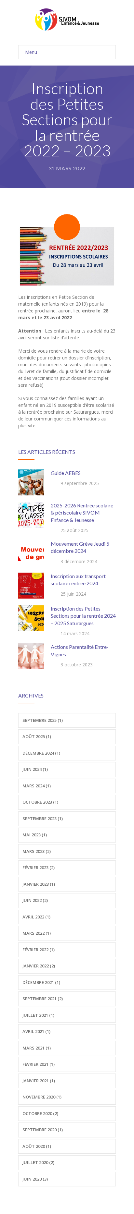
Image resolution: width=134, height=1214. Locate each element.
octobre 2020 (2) (40, 1113)
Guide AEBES (66, 473)
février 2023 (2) (38, 867)
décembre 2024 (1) (41, 753)
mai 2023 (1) (34, 835)
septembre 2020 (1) (42, 1130)
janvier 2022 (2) (38, 966)
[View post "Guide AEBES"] (31, 482)
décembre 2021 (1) (41, 982)
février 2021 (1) (38, 1064)
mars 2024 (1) (36, 786)
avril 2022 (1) (36, 917)
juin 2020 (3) (35, 1179)
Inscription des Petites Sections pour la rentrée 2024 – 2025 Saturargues (83, 615)
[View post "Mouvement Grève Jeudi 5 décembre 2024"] (31, 553)
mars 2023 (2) (36, 851)
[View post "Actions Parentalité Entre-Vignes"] (31, 656)
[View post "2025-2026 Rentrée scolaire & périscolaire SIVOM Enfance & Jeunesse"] (31, 515)
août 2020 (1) (36, 1146)
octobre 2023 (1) (40, 802)
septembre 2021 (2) (42, 999)
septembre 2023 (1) (42, 818)
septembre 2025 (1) (42, 720)
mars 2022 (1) (36, 933)
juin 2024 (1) (35, 769)
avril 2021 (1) (36, 1031)
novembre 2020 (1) (41, 1097)
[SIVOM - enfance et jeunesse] (67, 19)
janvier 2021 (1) (38, 1081)
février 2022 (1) (38, 950)
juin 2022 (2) (35, 900)
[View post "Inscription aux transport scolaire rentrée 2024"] (31, 586)
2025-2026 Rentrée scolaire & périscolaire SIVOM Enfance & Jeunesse (82, 512)
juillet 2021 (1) (38, 1015)
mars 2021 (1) (36, 1048)
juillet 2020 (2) (38, 1162)
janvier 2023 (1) (38, 884)
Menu (31, 52)
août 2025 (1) (36, 736)
